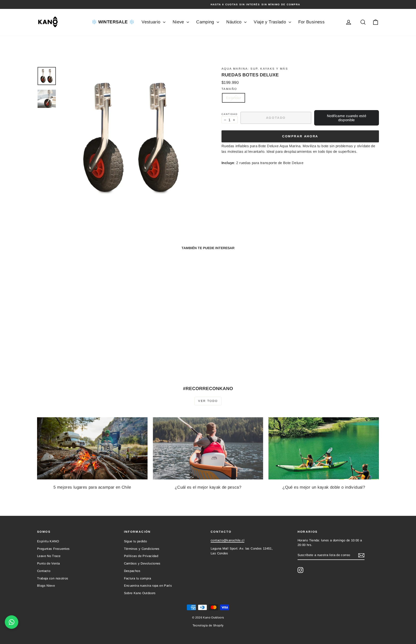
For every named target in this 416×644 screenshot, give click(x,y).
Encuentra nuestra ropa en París (148, 585)
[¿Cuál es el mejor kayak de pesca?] (208, 448)
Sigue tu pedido (135, 541)
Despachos (132, 571)
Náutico (234, 22)
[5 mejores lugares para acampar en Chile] (92, 448)
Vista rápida (78, 338)
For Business (311, 22)
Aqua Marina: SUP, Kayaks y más (254, 68)
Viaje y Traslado (270, 22)
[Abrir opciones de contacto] (11, 622)
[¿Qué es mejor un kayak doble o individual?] (323, 448)
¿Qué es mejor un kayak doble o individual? (323, 487)
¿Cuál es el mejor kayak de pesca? (208, 487)
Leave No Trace (48, 556)
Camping (205, 22)
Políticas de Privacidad (141, 556)
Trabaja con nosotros (52, 578)
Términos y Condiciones (142, 549)
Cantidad (229, 114)
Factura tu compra (137, 578)
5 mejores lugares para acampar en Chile (92, 487)
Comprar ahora (300, 136)
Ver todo (208, 401)
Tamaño (229, 89)
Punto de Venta (48, 563)
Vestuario (152, 22)
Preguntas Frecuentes (53, 549)
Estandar (233, 98)
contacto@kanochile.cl (227, 540)
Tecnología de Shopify (208, 625)
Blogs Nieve (46, 585)
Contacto (43, 571)
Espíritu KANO (48, 541)
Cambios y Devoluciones (142, 563)
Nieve (179, 22)
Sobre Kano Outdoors (140, 593)
